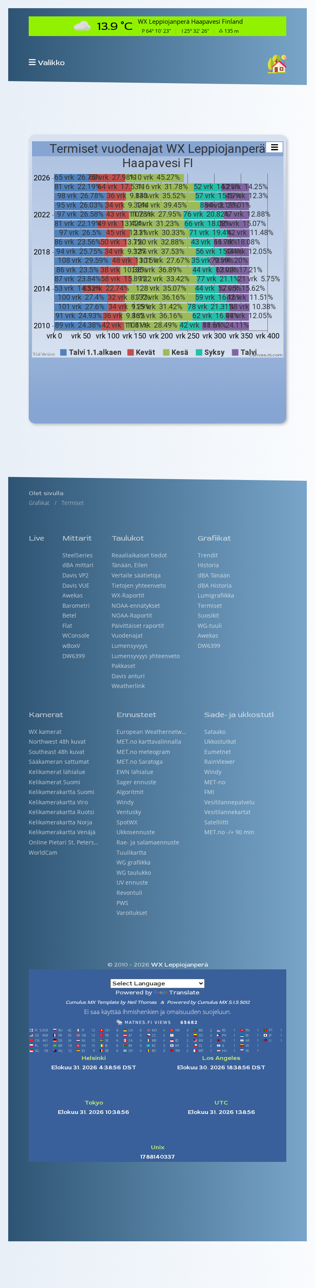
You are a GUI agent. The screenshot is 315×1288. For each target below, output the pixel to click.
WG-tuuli (210, 625)
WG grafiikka (133, 862)
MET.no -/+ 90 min (229, 832)
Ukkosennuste (135, 832)
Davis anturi (128, 676)
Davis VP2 (75, 575)
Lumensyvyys (130, 646)
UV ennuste (132, 882)
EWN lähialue (134, 772)
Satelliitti (216, 822)
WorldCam (43, 852)
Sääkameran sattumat (59, 761)
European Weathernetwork (151, 732)
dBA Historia (215, 585)
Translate (184, 992)
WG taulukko (133, 872)
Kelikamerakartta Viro (58, 802)
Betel (69, 615)
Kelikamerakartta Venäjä (62, 832)
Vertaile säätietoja (136, 575)
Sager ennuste (136, 782)
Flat (67, 625)
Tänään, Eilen (130, 565)
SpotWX (126, 822)
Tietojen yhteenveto (139, 585)
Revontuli (129, 892)
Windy (125, 802)
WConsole (75, 635)
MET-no (214, 782)
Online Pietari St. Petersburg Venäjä (63, 842)
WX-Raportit (128, 595)
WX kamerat (45, 732)
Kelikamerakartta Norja (60, 822)
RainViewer (219, 761)
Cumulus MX (212, 1002)
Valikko (51, 63)
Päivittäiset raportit (138, 625)
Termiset (210, 605)
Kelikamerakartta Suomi (61, 792)
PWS (122, 903)
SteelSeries (77, 555)
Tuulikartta (131, 852)
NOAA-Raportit (132, 615)
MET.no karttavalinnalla (148, 741)
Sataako (215, 732)
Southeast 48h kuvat (56, 752)
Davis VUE (75, 585)
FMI (209, 792)
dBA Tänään (214, 575)
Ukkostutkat (220, 741)
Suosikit (208, 615)
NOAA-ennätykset (136, 605)
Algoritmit (130, 792)
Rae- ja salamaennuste (147, 842)
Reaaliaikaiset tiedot (139, 555)
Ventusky (128, 812)
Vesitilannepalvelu (229, 802)
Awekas (72, 595)
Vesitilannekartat (227, 812)
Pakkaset (123, 666)
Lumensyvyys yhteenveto (146, 656)
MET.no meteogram (143, 752)
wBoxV (71, 646)
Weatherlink (128, 686)
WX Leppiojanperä (178, 965)
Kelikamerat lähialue (57, 772)
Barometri (76, 605)
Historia (208, 565)
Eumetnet (217, 752)
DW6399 (73, 656)
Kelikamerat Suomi (54, 782)
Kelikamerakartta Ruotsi (61, 812)
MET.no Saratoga (139, 761)
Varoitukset (131, 913)
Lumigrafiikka (216, 595)
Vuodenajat (127, 635)
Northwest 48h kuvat (57, 741)
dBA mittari (78, 565)
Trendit (208, 555)
